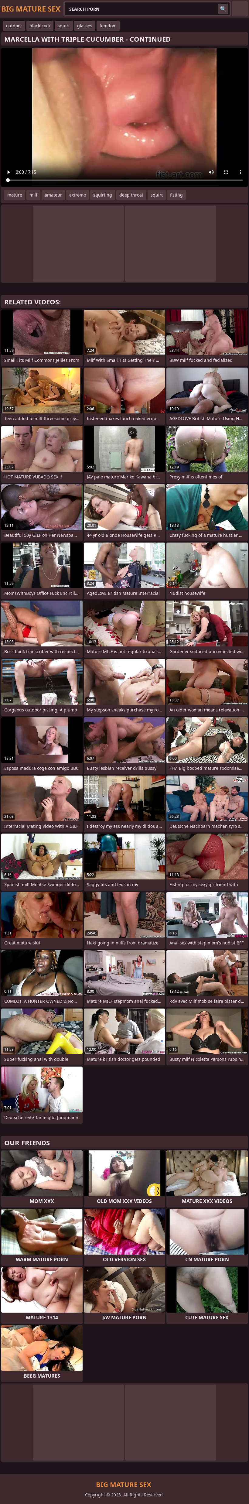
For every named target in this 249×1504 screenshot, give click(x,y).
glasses (84, 26)
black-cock (39, 26)
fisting (176, 195)
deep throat (131, 195)
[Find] (223, 9)
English (240, 8)
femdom (108, 26)
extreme (77, 195)
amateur (53, 195)
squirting (102, 195)
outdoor (14, 26)
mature (14, 195)
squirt (64, 26)
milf (33, 195)
